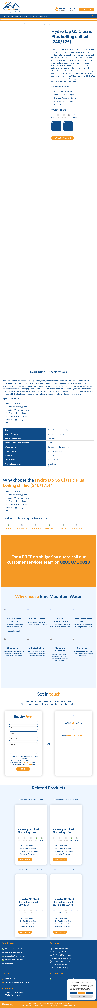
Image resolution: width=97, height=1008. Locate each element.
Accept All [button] (74, 993)
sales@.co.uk (74, 735)
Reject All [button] (82, 993)
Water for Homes (12, 995)
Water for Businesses (14, 992)
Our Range (6, 16)
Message (15, 744)
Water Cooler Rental (60, 949)
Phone (13, 733)
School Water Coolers (58, 964)
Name (13, 723)
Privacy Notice (28, 762)
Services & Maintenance (62, 955)
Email (13, 728)
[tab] (37, 372)
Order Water (24, 16)
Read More (89, 993)
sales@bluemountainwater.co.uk (17, 982)
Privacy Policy (26, 1005)
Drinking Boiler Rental (61, 952)
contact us (29, 764)
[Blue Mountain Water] (11, 7)
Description (37, 372)
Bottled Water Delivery (59, 968)
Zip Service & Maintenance (60, 958)
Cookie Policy (54, 1005)
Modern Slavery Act (68, 1005)
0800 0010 (73, 723)
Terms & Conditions (40, 1005)
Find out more (25, 859)
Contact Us (86, 9)
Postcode (14, 739)
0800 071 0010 (75, 562)
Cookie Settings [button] (81, 996)
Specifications (58, 372)
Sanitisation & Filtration (61, 961)
